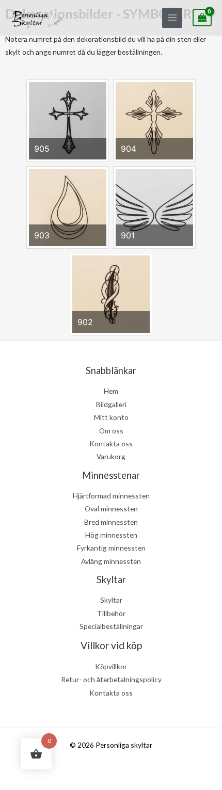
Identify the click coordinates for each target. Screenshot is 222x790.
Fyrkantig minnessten (111, 547)
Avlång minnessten (111, 561)
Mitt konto (111, 417)
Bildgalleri (111, 404)
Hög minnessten (111, 534)
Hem (111, 390)
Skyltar (111, 599)
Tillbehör (111, 613)
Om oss (111, 430)
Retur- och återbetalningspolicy (111, 679)
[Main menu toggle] (172, 18)
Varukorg (111, 456)
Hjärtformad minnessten (111, 495)
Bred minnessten (111, 522)
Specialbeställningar (111, 626)
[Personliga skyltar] (37, 17)
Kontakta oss (111, 443)
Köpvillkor (111, 666)
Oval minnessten (111, 508)
